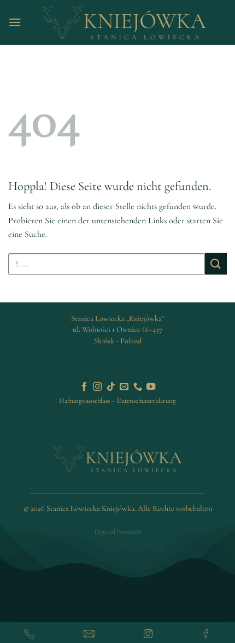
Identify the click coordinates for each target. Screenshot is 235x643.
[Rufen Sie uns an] (137, 387)
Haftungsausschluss (84, 400)
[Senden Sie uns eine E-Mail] (124, 387)
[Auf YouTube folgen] (150, 387)
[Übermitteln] (216, 263)
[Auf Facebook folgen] (84, 387)
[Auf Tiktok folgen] (111, 387)
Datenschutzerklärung (146, 400)
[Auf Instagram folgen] (97, 387)
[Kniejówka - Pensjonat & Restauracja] (124, 22)
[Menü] (14, 22)
